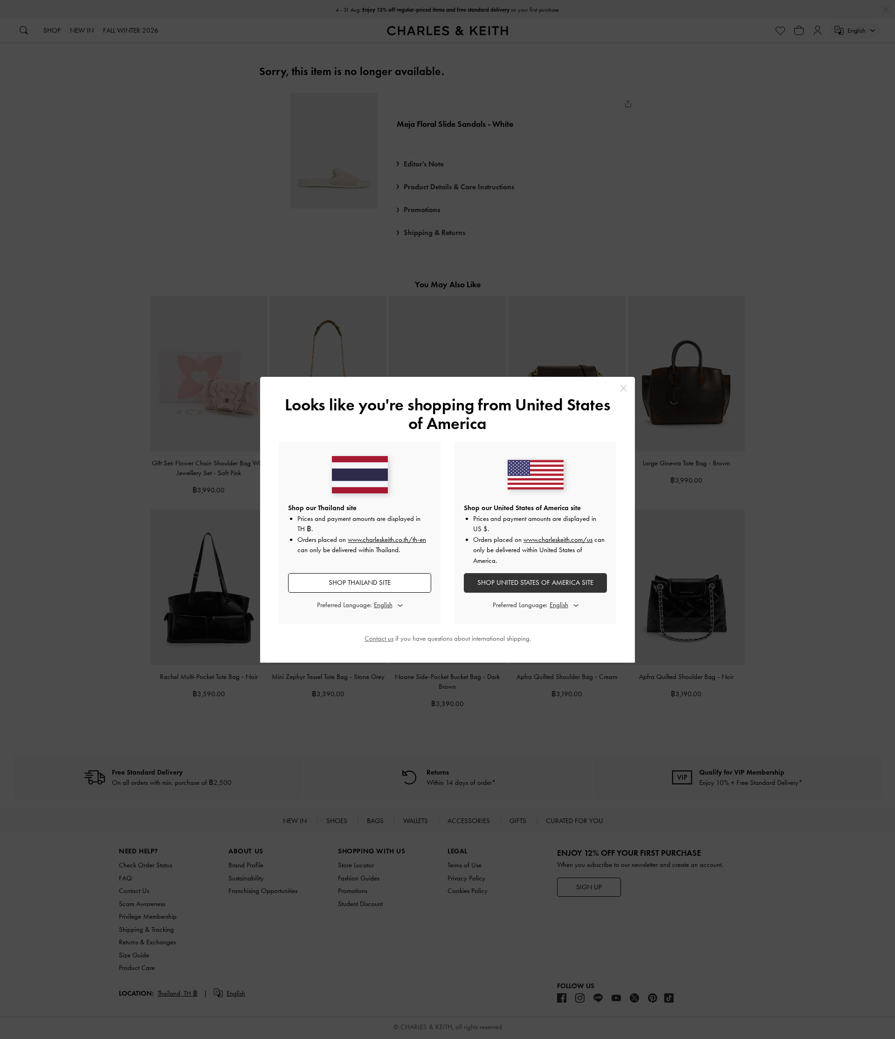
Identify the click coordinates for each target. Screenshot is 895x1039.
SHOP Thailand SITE (360, 582)
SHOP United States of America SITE (535, 582)
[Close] (623, 388)
